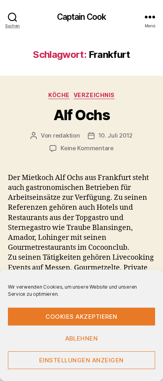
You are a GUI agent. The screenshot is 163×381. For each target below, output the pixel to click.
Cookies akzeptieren (81, 316)
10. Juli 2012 (116, 135)
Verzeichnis (94, 95)
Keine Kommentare (87, 148)
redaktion (66, 135)
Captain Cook (81, 17)
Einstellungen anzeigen (81, 360)
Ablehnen (81, 338)
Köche (59, 95)
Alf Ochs (81, 115)
